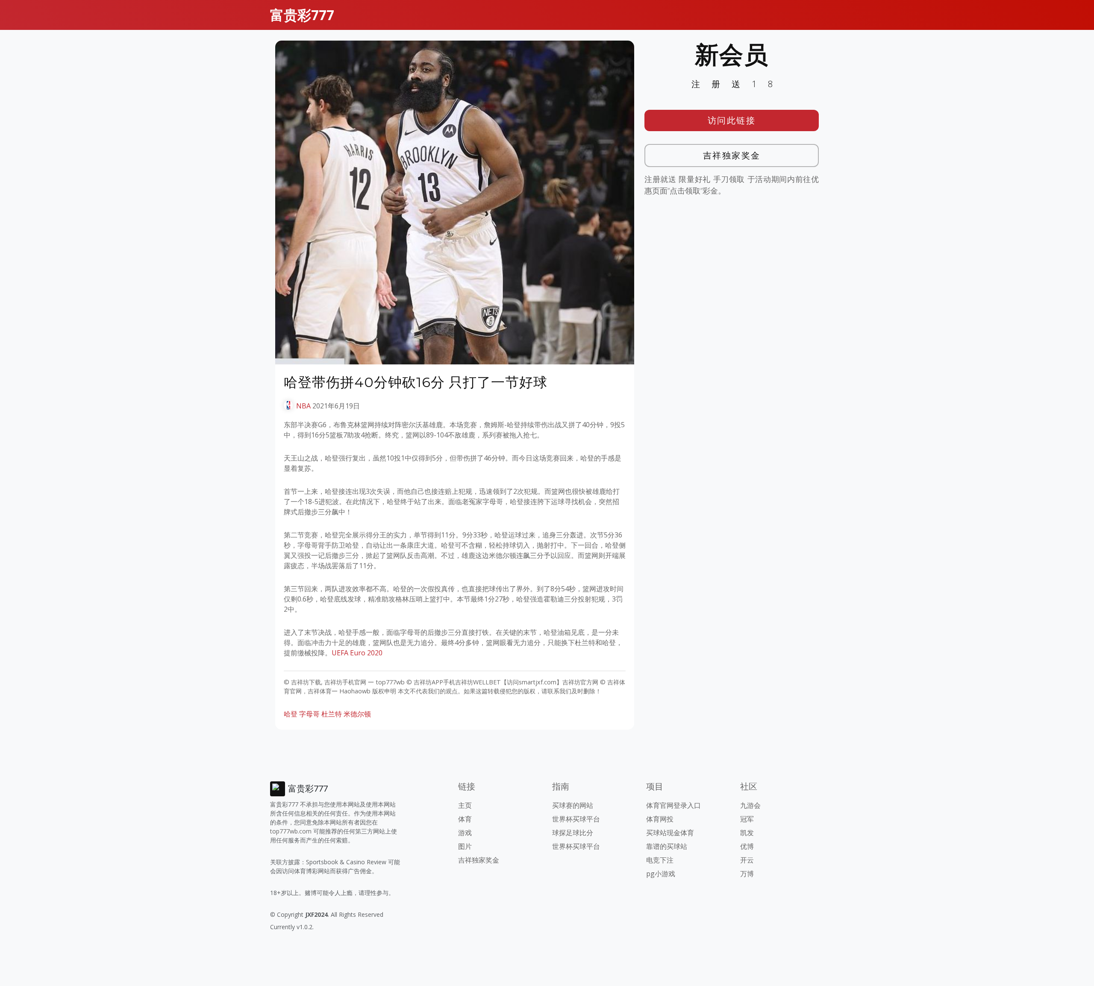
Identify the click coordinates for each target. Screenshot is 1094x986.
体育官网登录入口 (673, 805)
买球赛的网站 (572, 805)
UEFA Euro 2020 (357, 652)
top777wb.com (291, 831)
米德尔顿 (357, 714)
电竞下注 (659, 860)
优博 (747, 846)
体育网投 (659, 819)
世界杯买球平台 (576, 819)
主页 (465, 805)
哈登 (290, 714)
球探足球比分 (572, 832)
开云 (747, 860)
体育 (465, 819)
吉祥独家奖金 (732, 155)
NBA (303, 406)
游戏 (465, 832)
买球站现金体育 (670, 832)
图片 (465, 846)
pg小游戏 (660, 873)
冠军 (747, 819)
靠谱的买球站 (666, 846)
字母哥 (309, 714)
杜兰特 (331, 714)
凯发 (747, 832)
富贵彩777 (302, 15)
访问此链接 (732, 120)
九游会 (750, 805)
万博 (747, 873)
